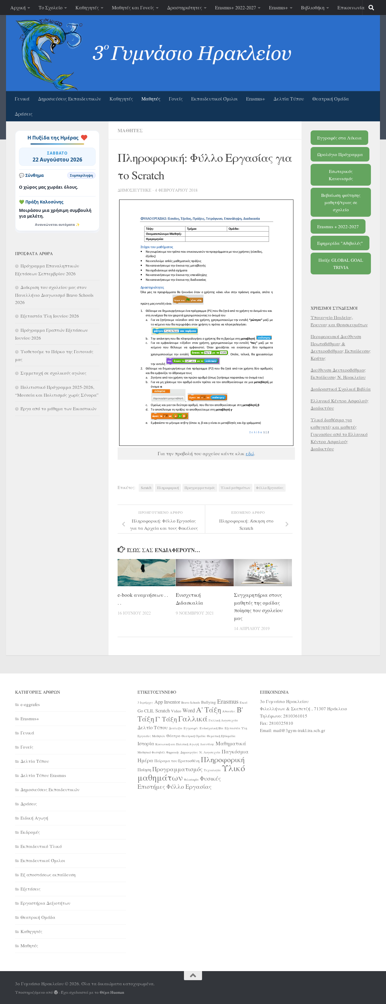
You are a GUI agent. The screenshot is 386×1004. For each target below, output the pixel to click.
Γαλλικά (192, 718)
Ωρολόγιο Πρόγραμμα (340, 154)
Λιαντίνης (207, 744)
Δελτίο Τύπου (153, 727)
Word (188, 710)
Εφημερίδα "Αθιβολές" (340, 243)
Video (176, 711)
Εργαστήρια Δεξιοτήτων (45, 903)
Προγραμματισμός (200, 487)
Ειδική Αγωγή (34, 818)
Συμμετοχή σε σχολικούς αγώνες (53, 373)
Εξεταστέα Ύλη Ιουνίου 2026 (50, 316)
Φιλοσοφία (191, 779)
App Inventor (167, 702)
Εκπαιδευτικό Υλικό (41, 846)
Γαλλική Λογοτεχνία (223, 720)
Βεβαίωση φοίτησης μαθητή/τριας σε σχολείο (340, 202)
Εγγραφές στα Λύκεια (339, 138)
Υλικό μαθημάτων (235, 487)
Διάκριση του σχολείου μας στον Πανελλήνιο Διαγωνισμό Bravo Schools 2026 (54, 294)
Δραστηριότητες (184, 7)
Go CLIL (146, 711)
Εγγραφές (191, 728)
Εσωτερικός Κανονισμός (341, 174)
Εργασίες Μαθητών (151, 736)
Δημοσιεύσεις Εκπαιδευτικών (69, 98)
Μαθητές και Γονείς (133, 7)
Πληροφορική (168, 487)
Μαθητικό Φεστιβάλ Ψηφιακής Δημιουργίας (168, 752)
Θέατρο (173, 735)
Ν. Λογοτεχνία (209, 752)
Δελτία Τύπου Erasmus (43, 775)
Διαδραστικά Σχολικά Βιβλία (341, 389)
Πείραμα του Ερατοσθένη (177, 760)
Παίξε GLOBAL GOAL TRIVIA (340, 263)
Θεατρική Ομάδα (330, 98)
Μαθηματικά (231, 743)
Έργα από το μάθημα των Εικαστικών (58, 408)
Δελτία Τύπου (289, 98)
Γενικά (22, 98)
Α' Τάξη (208, 710)
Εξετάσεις (30, 889)
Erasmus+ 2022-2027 (235, 7)
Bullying (208, 702)
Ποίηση (144, 769)
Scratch (146, 487)
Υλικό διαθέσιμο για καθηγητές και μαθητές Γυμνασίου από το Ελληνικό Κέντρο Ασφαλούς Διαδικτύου (339, 434)
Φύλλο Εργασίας (269, 487)
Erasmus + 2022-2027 (338, 226)
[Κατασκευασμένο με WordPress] (56, 992)
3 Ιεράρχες (145, 702)
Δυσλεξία (175, 728)
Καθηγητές (87, 7)
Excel (243, 702)
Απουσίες (229, 711)
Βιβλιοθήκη (312, 7)
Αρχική (18, 7)
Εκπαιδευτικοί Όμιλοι (214, 98)
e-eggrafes (30, 704)
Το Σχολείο (50, 7)
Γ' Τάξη (166, 718)
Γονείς (176, 98)
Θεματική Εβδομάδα (221, 736)
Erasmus (228, 701)
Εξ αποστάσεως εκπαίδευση (48, 874)
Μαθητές (150, 98)
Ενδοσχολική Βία (211, 728)
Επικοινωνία (351, 7)
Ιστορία (146, 743)
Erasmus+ (278, 7)
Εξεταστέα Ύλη (236, 728)
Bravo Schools (190, 702)
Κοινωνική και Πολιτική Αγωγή (177, 744)
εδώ (250, 453)
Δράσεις (24, 113)
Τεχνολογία (212, 770)
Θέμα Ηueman (112, 992)
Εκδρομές (30, 832)
